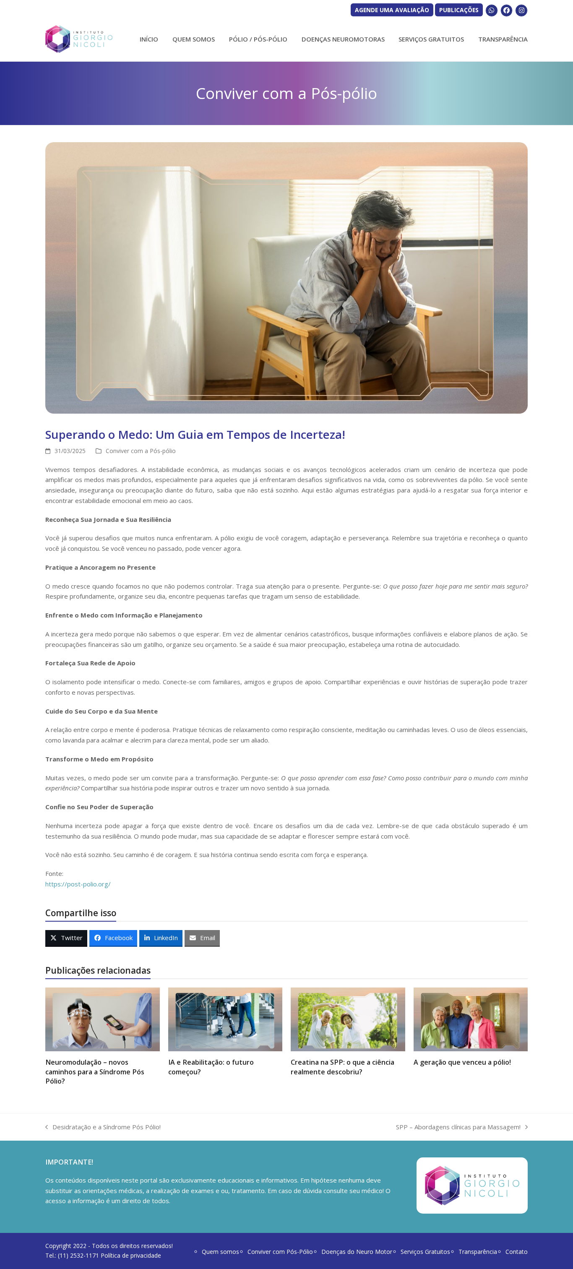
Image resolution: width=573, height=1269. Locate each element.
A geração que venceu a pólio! (462, 1062)
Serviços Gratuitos (425, 1252)
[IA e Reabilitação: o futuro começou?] (225, 1018)
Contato (516, 1252)
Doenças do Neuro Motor (356, 1252)
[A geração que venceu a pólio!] (471, 1018)
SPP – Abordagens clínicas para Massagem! (458, 1127)
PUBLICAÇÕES (459, 10)
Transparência (477, 1252)
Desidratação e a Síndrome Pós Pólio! (103, 1127)
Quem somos (220, 1252)
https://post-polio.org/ (78, 884)
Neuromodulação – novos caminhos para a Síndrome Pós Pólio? (94, 1071)
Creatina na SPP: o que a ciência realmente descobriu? (342, 1067)
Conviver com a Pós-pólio (141, 451)
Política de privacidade (131, 1255)
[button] (66, 938)
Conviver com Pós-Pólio (280, 1252)
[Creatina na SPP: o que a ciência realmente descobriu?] (348, 1018)
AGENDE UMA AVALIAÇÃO (392, 10)
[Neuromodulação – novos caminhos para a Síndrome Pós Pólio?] (102, 1018)
